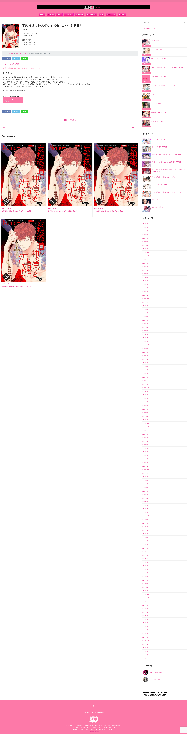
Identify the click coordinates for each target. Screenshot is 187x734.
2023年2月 (145, 373)
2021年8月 (145, 437)
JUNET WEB (90, 713)
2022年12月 (145, 380)
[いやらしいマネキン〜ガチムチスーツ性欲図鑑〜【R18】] (146, 69)
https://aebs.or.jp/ (94, 731)
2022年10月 (145, 388)
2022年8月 (145, 395)
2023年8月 (145, 352)
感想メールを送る (70, 120)
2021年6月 (145, 445)
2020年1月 (145, 505)
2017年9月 (145, 605)
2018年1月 (145, 591)
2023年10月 (145, 345)
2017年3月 (145, 626)
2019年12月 (145, 509)
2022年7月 (145, 398)
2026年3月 (145, 242)
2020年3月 (145, 498)
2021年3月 (145, 455)
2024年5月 (145, 320)
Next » (133, 127)
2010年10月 (145, 658)
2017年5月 (145, 619)
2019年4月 (145, 537)
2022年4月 (145, 409)
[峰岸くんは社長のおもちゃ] (146, 61)
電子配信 (16, 64)
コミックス (68, 14)
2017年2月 (145, 630)
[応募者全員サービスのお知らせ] (146, 78)
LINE (25, 59)
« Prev (5, 127)
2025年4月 (145, 281)
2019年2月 (145, 544)
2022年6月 (145, 402)
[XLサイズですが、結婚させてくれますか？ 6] (146, 87)
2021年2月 (145, 459)
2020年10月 (145, 473)
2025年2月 (145, 288)
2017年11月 (145, 598)
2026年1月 (145, 249)
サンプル (51, 14)
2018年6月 (145, 573)
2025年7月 (145, 270)
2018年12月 (145, 551)
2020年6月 (145, 487)
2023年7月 (145, 356)
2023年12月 (145, 338)
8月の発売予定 (91, 14)
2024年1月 (145, 334)
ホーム (42, 14)
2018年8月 (145, 566)
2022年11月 (145, 384)
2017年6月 (145, 616)
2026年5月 (145, 234)
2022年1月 (145, 420)
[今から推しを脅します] (146, 123)
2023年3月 (145, 370)
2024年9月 (145, 306)
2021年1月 (145, 462)
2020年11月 (145, 470)
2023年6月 (145, 359)
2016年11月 (145, 637)
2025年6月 (145, 274)
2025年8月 (145, 266)
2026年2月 (145, 245)
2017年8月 (145, 608)
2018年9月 (145, 562)
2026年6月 (145, 231)
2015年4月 (145, 644)
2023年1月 (145, 377)
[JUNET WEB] (93, 7)
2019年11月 (145, 512)
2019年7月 (145, 527)
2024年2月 (145, 331)
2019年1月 (145, 548)
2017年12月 (145, 594)
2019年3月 (145, 541)
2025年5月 (145, 277)
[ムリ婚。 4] (146, 96)
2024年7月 (145, 313)
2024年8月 (145, 309)
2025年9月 (145, 263)
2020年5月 (145, 491)
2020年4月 (145, 494)
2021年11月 (145, 427)
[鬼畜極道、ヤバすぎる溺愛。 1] (146, 114)
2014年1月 (145, 651)
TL (101, 14)
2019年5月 (145, 534)
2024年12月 (145, 295)
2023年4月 (145, 366)
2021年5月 (145, 448)
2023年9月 (145, 348)
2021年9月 (145, 434)
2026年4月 (145, 238)
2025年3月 (145, 284)
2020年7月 (145, 484)
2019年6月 (145, 530)
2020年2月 (145, 502)
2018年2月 (145, 587)
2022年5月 (145, 405)
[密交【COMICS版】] (146, 105)
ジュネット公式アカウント (156, 672)
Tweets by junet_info (149, 28)
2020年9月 (145, 477)
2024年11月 (145, 299)
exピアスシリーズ (8, 64)
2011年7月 (145, 655)
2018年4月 (145, 580)
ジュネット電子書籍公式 (155, 679)
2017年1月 (145, 633)
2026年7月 (145, 227)
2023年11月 (145, 341)
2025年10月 (145, 259)
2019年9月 (145, 519)
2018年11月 (145, 555)
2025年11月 (145, 256)
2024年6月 (145, 316)
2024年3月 (145, 327)
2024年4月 (145, 323)
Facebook (7, 59)
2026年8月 (145, 224)
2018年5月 (145, 576)
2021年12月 (145, 423)
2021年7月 (145, 441)
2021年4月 (145, 452)
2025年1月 (145, 291)
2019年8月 (145, 523)
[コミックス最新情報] (146, 52)
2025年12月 (145, 252)
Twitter (17, 59)
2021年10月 (145, 430)
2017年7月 (145, 612)
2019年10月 (145, 516)
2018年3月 (145, 584)
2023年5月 (145, 363)
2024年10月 (145, 302)
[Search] (184, 22)
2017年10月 (145, 601)
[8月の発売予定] (146, 43)
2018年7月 (145, 569)
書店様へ (122, 14)
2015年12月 (145, 641)
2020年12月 (145, 466)
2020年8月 (145, 480)
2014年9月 (145, 648)
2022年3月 (145, 413)
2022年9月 (145, 391)
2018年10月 (145, 559)
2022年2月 (145, 416)
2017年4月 (145, 623)
